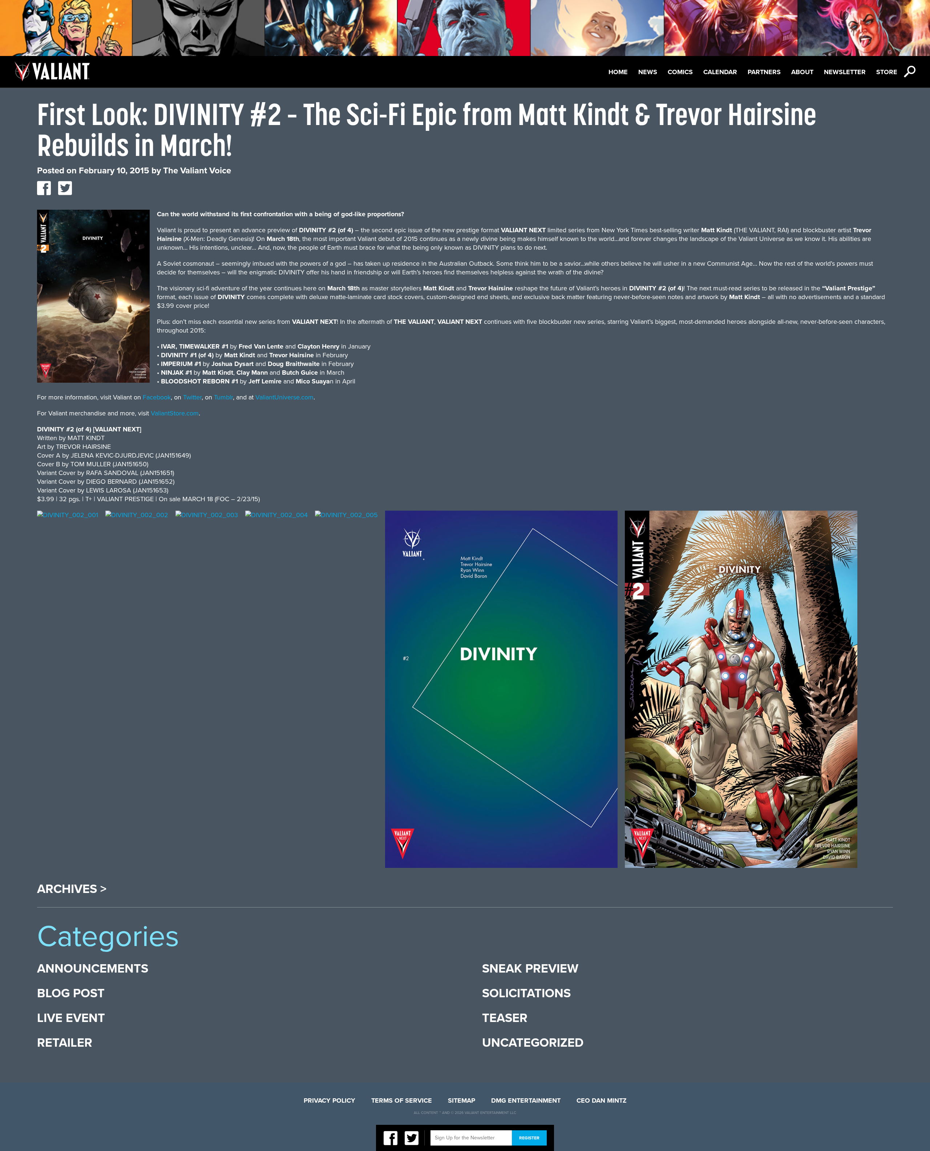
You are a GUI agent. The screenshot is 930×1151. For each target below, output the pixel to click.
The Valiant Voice (197, 170)
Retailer (64, 1042)
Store (886, 72)
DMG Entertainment (526, 1100)
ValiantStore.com (175, 413)
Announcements (92, 968)
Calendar (720, 72)
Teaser (504, 1018)
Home (618, 72)
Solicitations (526, 993)
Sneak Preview (530, 968)
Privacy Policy (329, 1100)
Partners (764, 72)
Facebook (157, 397)
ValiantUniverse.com (284, 397)
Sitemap (461, 1100)
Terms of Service (401, 1100)
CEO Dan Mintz (602, 1100)
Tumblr (223, 397)
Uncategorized (532, 1042)
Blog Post (71, 993)
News (647, 72)
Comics (680, 72)
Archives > (71, 889)
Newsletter (845, 72)
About (802, 72)
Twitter (192, 397)
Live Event (71, 1018)
